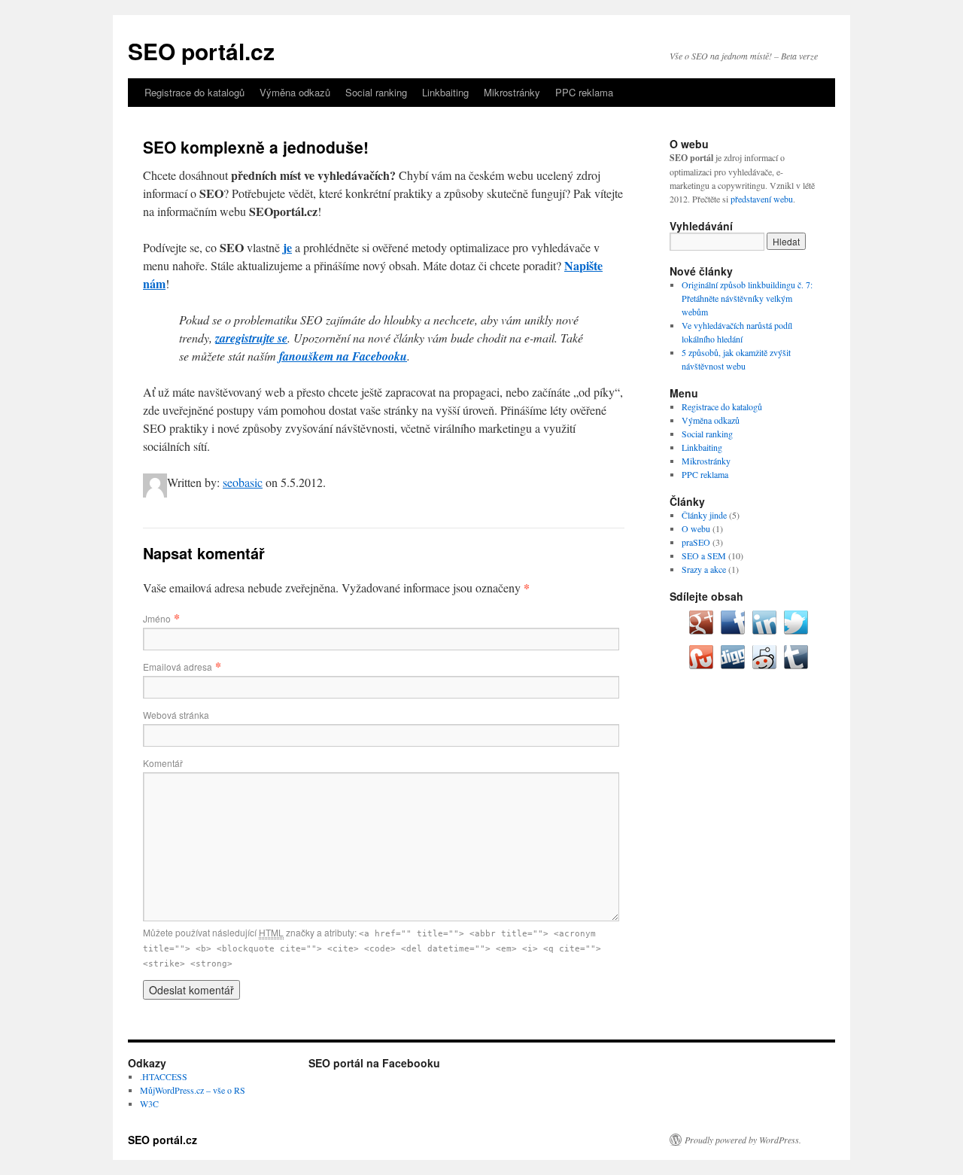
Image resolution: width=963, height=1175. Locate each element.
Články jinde (704, 515)
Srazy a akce (704, 569)
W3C (149, 1103)
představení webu (762, 199)
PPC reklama (584, 92)
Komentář (163, 762)
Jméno (157, 618)
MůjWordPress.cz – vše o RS (192, 1090)
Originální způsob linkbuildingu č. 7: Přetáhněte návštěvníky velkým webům (747, 298)
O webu (696, 528)
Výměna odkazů (295, 92)
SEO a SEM (704, 555)
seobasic (243, 482)
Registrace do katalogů (194, 92)
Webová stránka (176, 714)
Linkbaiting (445, 92)
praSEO (696, 542)
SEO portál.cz (201, 51)
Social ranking (376, 92)
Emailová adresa (177, 666)
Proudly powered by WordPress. (743, 1140)
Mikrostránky (512, 92)
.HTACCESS (163, 1076)
